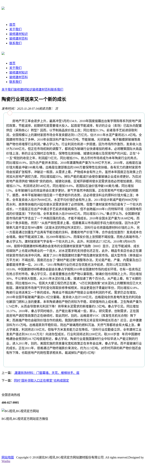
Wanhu (6, 461)
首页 (12, 24)
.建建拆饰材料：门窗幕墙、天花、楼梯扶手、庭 (46, 372)
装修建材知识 (18, 34)
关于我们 (15, 29)
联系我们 (15, 43)
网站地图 (8, 457)
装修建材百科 (18, 38)
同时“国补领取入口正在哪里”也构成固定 (41, 380)
